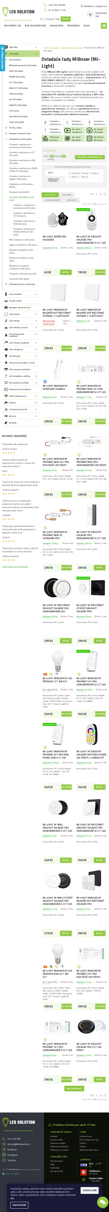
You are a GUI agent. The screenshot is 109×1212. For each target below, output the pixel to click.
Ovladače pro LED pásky (20, 139)
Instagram (12, 1155)
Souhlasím (90, 1190)
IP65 (95, 173)
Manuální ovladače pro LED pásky (21, 251)
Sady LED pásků (16, 121)
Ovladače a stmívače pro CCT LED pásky (22, 154)
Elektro (12, 402)
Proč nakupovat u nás (89, 1139)
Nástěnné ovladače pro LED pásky (21, 259)
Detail (65, 272)
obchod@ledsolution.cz (19, 1144)
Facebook (12, 1149)
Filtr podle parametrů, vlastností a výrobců (73, 167)
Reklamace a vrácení (59, 1149)
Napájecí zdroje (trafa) (20, 133)
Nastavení (19, 1205)
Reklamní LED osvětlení (20, 389)
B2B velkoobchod (35, 25)
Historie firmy (86, 1136)
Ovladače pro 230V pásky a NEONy (21, 185)
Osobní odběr (56, 1139)
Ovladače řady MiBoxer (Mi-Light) (22, 198)
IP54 (84, 173)
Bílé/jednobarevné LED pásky (23, 65)
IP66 (74, 177)
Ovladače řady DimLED (19, 192)
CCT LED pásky (16, 82)
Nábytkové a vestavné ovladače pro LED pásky (19, 267)
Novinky (12, 422)
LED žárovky (14, 356)
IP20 (75, 173)
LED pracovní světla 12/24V (22, 362)
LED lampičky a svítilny (19, 376)
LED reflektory (16, 349)
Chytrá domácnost (18, 396)
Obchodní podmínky (59, 1146)
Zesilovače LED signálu (19, 278)
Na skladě (51, 150)
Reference (73, 25)
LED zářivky (14, 320)
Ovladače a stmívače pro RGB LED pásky (22, 162)
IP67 (84, 177)
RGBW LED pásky (17, 76)
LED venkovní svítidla (19, 382)
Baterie (12, 415)
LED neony (14, 110)
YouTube (11, 1160)
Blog (86, 25)
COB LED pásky (16, 93)
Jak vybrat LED (12, 25)
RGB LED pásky (16, 70)
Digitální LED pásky (18, 104)
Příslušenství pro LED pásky (22, 284)
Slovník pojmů (56, 1160)
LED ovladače (15, 294)
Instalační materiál (18, 409)
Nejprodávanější (52, 200)
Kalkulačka (56, 25)
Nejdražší (67, 194)
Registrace (101, 6)
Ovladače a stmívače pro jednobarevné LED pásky (20, 146)
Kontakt (53, 1136)
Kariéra (83, 1143)
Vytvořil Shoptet (12, 1174)
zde (12, 1198)
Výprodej (13, 47)
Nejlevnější (50, 194)
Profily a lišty (15, 127)
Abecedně (72, 200)
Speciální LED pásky (18, 116)
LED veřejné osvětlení (19, 342)
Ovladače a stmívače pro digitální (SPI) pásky (20, 177)
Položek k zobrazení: (89, 157)
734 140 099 (14, 1138)
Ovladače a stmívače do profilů (22, 273)
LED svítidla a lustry (18, 327)
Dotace (83, 1146)
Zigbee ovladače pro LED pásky (23, 244)
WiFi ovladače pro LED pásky (22, 239)
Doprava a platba (57, 1143)
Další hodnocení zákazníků (15, 566)
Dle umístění (15, 59)
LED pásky (14, 53)
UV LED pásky (15, 99)
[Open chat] (102, 1204)
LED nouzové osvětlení (19, 369)
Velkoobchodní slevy (89, 1149)
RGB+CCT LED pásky (18, 87)
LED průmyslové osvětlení (16, 335)
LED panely (14, 314)
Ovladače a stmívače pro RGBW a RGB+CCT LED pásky (23, 170)
